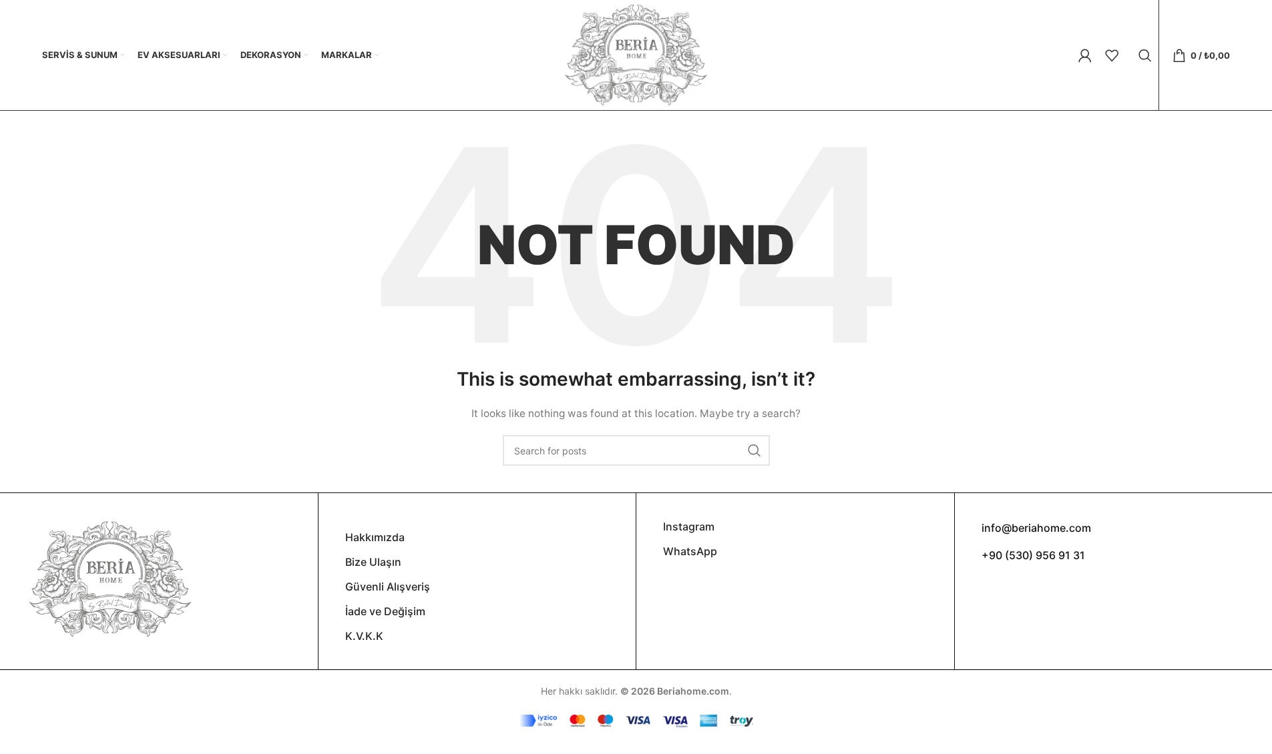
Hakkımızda (375, 537)
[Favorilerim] (1111, 55)
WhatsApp (690, 551)
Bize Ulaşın (373, 562)
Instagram (688, 526)
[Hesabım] (1085, 55)
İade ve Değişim (385, 611)
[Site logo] (635, 53)
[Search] (1145, 55)
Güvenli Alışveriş (387, 586)
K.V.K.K (364, 636)
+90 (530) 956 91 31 (1033, 555)
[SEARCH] (754, 450)
